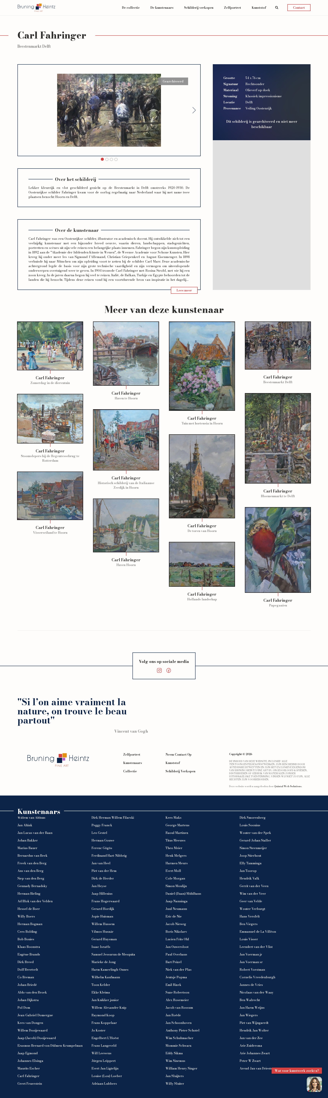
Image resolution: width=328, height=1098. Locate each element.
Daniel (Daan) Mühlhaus (183, 893)
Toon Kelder (100, 984)
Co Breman (25, 977)
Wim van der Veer (253, 893)
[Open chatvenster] (314, 1084)
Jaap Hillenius (102, 893)
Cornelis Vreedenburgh (257, 977)
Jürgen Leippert (103, 1060)
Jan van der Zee (251, 1038)
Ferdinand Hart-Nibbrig (109, 855)
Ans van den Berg (30, 870)
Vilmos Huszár (102, 931)
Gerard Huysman (104, 939)
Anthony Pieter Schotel (182, 1030)
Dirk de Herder (102, 878)
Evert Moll (173, 870)
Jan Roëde (173, 1015)
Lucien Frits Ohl (177, 939)
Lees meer (184, 290)
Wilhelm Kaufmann (105, 977)
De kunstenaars (161, 7)
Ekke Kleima (100, 992)
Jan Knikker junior (105, 1000)
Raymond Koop (102, 1015)
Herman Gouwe (102, 840)
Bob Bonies (25, 939)
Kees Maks (173, 817)
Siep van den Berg (30, 878)
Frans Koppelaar (104, 1022)
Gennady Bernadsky (32, 886)
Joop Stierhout (250, 855)
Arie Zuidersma (251, 1045)
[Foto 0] (102, 159)
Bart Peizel (174, 962)
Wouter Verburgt (252, 908)
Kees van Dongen (30, 1022)
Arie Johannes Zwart (255, 1053)
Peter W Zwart (250, 1060)
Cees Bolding (27, 931)
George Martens (177, 825)
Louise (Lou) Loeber (106, 1076)
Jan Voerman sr (251, 962)
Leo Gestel (99, 832)
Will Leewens (101, 1053)
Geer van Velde (251, 901)
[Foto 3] (115, 159)
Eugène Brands (28, 954)
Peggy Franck (101, 825)
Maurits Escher (28, 1068)
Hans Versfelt (250, 916)
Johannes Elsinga (30, 1060)
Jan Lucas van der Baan (34, 832)
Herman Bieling (28, 893)
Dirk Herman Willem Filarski (112, 817)
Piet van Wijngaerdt (254, 1022)
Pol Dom (23, 1007)
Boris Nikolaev (176, 931)
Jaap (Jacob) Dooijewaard (36, 1038)
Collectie (130, 771)
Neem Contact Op (179, 754)
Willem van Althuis (31, 817)
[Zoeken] (276, 7)
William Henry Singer (181, 1068)
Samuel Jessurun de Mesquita (113, 954)
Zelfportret (232, 7)
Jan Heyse (98, 886)
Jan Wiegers (249, 1015)
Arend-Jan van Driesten (257, 1068)
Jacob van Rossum (179, 1007)
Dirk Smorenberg (253, 817)
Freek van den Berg (32, 863)
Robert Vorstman (252, 969)
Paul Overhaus (176, 954)
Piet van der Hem (104, 870)
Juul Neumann (176, 908)
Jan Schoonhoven (179, 1022)
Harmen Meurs (177, 863)
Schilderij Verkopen (180, 771)
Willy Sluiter (175, 1083)
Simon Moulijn (176, 886)
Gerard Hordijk (102, 908)
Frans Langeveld (103, 1045)
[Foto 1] (106, 159)
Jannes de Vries (251, 984)
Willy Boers (26, 916)
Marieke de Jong (103, 962)
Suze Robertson (177, 992)
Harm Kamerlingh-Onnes (110, 969)
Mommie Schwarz (179, 1045)
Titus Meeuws (175, 840)
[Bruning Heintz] (36, 7)
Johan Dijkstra (28, 1000)
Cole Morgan (175, 878)
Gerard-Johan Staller (255, 840)
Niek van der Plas (179, 969)
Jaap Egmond (27, 1053)
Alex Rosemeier (177, 1000)
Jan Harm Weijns (252, 1007)
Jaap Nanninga (177, 901)
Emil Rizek (173, 984)
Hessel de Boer (28, 908)
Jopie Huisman (102, 916)
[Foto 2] (111, 159)
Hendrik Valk (249, 878)
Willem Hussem (103, 924)
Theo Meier (174, 848)
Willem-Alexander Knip (108, 1007)
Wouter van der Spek (255, 832)
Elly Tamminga (251, 863)
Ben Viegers (249, 924)
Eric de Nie (174, 916)
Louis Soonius (250, 825)
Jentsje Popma (176, 977)
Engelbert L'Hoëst (105, 1038)
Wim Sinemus (175, 1060)
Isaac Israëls (100, 946)
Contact (299, 7)
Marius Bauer (27, 848)
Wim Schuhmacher (179, 1038)
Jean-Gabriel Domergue (35, 1015)
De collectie (131, 7)
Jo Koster (98, 1030)
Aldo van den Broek (32, 992)
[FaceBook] (168, 670)
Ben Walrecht (250, 1000)
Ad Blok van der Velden (35, 901)
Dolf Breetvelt (27, 969)
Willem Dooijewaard (32, 1030)
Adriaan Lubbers (104, 1083)
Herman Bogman (29, 924)
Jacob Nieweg (176, 924)
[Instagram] (159, 670)
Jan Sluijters (175, 1076)
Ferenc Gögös (101, 848)
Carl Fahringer (28, 1076)
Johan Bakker (27, 840)
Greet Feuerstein (29, 1083)
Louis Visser (249, 939)
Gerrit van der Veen (254, 886)
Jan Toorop (248, 870)
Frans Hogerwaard (105, 901)
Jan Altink (24, 825)
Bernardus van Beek (32, 855)
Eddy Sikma (174, 1053)
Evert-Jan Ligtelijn (104, 1068)
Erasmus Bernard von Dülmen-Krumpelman (50, 1045)
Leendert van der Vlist (256, 946)
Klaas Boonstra (28, 946)
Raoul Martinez (177, 832)
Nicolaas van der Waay (257, 992)
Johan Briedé (27, 984)
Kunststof (259, 7)
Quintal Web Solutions (288, 786)
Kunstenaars (132, 763)
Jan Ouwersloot (177, 946)
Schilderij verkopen (198, 7)
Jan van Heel (100, 863)
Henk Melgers (176, 855)
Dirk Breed (25, 962)
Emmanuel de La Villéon (258, 931)
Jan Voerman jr (251, 954)
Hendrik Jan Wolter (254, 1030)
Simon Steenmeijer (253, 848)
